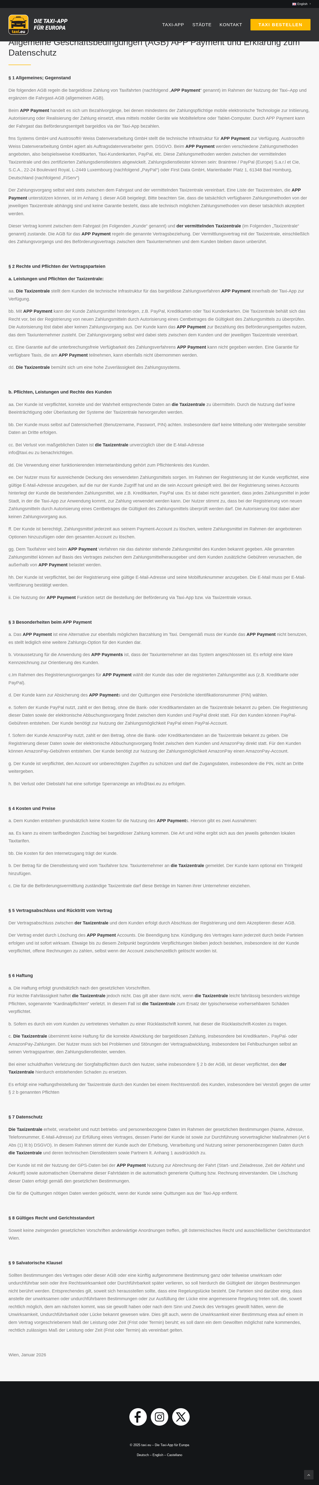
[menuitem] (301, 4)
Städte (201, 24)
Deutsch (143, 1455)
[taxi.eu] (39, 25)
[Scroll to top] (309, 1474)
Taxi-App (173, 24)
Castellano (174, 1455)
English (158, 1455)
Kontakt (231, 24)
